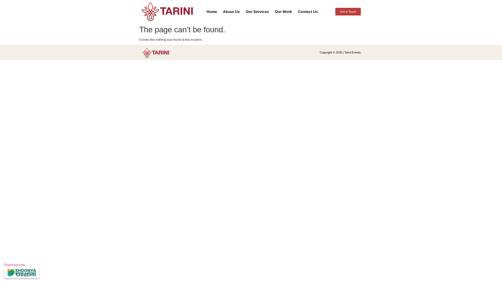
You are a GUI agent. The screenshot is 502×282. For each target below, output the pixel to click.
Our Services (257, 12)
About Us (231, 12)
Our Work (283, 12)
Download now (14, 265)
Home (211, 12)
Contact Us (308, 12)
